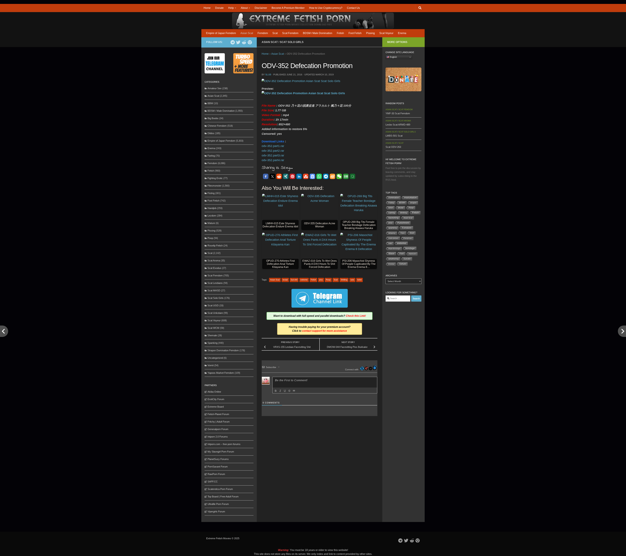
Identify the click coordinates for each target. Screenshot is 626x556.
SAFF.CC (213, 481)
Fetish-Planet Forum (218, 414)
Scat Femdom (290, 33)
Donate (219, 8)
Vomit (211, 365)
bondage (410, 248)
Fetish (340, 33)
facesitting (393, 218)
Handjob (212, 208)
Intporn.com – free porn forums (224, 444)
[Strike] (289, 391)
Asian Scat (246, 33)
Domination (394, 198)
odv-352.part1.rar (273, 146)
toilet (359, 280)
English (393, 57)
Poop (328, 280)
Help (231, 8)
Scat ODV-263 (393, 147)
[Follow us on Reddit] (244, 42)
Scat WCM (213, 328)
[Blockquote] (294, 391)
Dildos (211, 133)
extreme (304, 280)
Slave (391, 253)
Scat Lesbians (215, 283)
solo (352, 280)
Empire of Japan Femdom (221, 33)
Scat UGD (213, 305)
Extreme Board (216, 406)
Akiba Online (214, 391)
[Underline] (285, 391)
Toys (403, 233)
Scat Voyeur (386, 33)
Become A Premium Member (288, 8)
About (244, 8)
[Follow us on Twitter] (238, 42)
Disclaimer (261, 8)
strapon (413, 203)
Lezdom (212, 215)
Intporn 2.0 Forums (218, 436)
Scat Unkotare (215, 313)
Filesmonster (214, 185)
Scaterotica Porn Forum (220, 489)
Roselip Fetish (215, 245)
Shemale (212, 335)
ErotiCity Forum (216, 399)
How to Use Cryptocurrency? (325, 8)
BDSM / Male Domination (317, 33)
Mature (211, 223)
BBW (210, 103)
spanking (393, 228)
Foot (402, 254)
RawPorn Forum (216, 474)
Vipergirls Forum (216, 511)
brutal (285, 280)
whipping (392, 233)
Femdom (263, 33)
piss (321, 280)
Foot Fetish (355, 33)
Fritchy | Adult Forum (219, 421)
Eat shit (294, 280)
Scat (275, 33)
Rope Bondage (394, 249)
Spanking (212, 342)
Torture (402, 264)
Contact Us (353, 8)
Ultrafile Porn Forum (218, 504)
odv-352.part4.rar (273, 160)
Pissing (370, 33)
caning (392, 213)
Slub (268, 74)
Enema (402, 33)
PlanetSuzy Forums (218, 459)
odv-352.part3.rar (273, 155)
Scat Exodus (214, 268)
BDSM (402, 203)
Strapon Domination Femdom (223, 350)
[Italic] (280, 391)
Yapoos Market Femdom (221, 372)
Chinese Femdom (217, 125)
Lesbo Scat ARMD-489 (398, 124)
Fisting (211, 193)
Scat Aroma (214, 260)
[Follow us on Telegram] (232, 42)
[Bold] (275, 391)
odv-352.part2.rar (273, 150)
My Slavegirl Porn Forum (221, 451)
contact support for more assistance (324, 330)
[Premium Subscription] (249, 42)
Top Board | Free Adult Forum (223, 496)
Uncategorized (215, 357)
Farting (211, 155)
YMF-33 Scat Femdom (398, 113)
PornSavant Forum (218, 466)
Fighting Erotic (215, 178)
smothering (394, 259)
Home (207, 8)
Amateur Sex (215, 88)
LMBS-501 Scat (394, 135)
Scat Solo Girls (292, 42)
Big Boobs (213, 118)
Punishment (403, 223)
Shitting (344, 280)
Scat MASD (214, 290)
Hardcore (412, 254)
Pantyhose (408, 238)
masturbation (410, 198)
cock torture (393, 238)
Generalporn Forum (218, 429)
